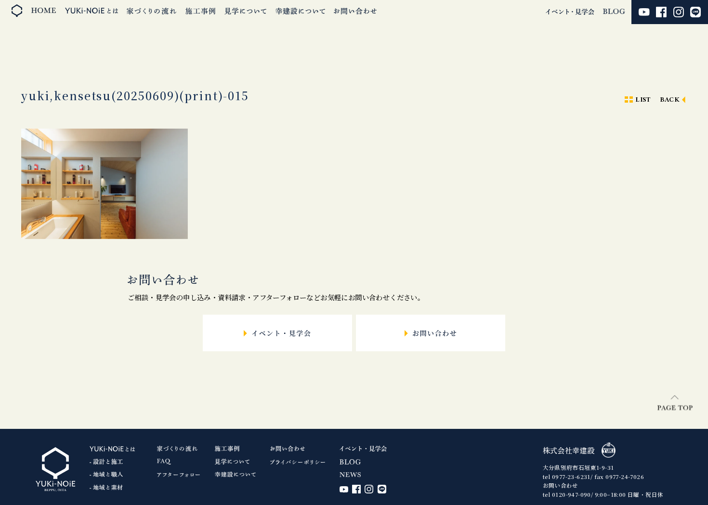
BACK (670, 100)
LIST (643, 100)
